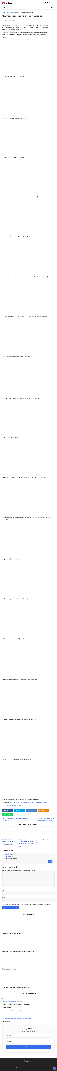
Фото (27, 846)
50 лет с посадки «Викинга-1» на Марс (11, 933)
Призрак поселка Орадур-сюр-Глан (23, 802)
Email (4, 897)
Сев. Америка (44, 842)
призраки (19, 805)
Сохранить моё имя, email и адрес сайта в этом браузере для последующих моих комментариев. (27, 904)
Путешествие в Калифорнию (9, 969)
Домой (4, 12)
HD (5, 805)
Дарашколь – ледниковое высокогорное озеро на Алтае (16, 987)
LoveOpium (7, 3)
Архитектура (10, 12)
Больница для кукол (41, 802)
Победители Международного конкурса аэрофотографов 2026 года (18, 952)
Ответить (50, 861)
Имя (3, 890)
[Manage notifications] (54, 1068)
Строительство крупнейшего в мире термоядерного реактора (19, 1010)
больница (13, 805)
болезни (9, 805)
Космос (11, 844)
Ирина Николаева (9, 854)
